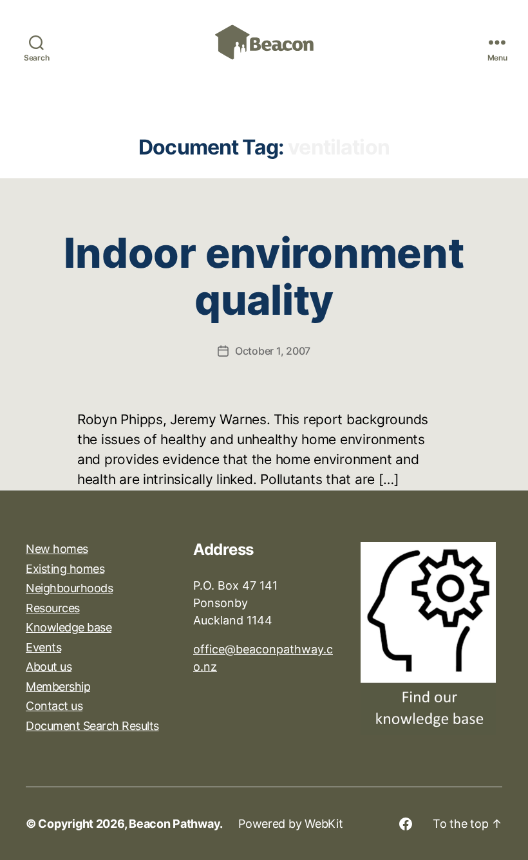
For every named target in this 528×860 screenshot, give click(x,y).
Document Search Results (92, 726)
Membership (58, 686)
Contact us (54, 706)
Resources (53, 608)
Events (43, 647)
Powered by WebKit (290, 823)
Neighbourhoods (69, 588)
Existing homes (65, 568)
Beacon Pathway (174, 823)
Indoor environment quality (264, 276)
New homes (57, 549)
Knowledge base (68, 627)
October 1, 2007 (272, 350)
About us (48, 666)
